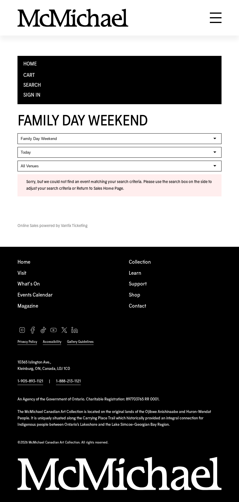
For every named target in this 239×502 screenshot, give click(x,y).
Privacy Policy (27, 341)
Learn (135, 273)
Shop (134, 295)
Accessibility (52, 341)
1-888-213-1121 (68, 381)
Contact (137, 306)
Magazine (27, 306)
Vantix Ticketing (74, 226)
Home (23, 262)
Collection (140, 262)
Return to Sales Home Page (100, 189)
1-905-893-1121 (30, 381)
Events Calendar (35, 295)
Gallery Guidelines (80, 341)
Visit (21, 273)
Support (138, 284)
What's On (28, 284)
